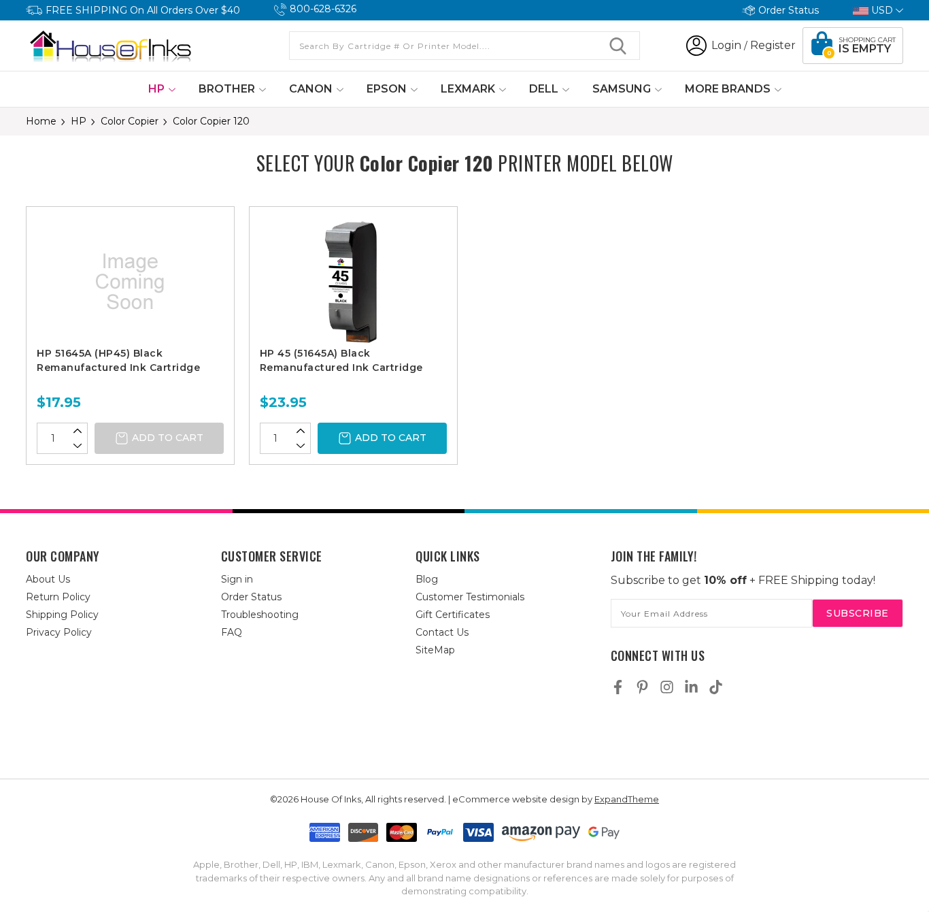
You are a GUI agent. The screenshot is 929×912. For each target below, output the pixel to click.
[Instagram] (667, 687)
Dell (545, 88)
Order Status (788, 10)
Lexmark (469, 88)
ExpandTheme (626, 799)
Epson (388, 88)
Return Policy (58, 597)
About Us (48, 579)
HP (157, 88)
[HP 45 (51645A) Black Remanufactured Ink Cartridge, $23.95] (353, 281)
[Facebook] (618, 687)
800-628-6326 (323, 9)
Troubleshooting (260, 614)
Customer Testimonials (470, 597)
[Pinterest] (642, 687)
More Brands (729, 88)
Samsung (623, 88)
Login (726, 45)
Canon (312, 88)
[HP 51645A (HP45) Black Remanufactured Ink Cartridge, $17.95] (130, 281)
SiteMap (435, 650)
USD (882, 10)
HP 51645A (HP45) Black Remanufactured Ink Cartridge (118, 360)
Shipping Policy (62, 614)
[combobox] (464, 45)
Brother (228, 88)
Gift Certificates (453, 614)
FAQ (231, 632)
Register (773, 45)
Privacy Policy (59, 632)
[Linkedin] (691, 687)
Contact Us (442, 632)
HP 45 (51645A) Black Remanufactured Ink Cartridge (341, 360)
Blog (427, 579)
